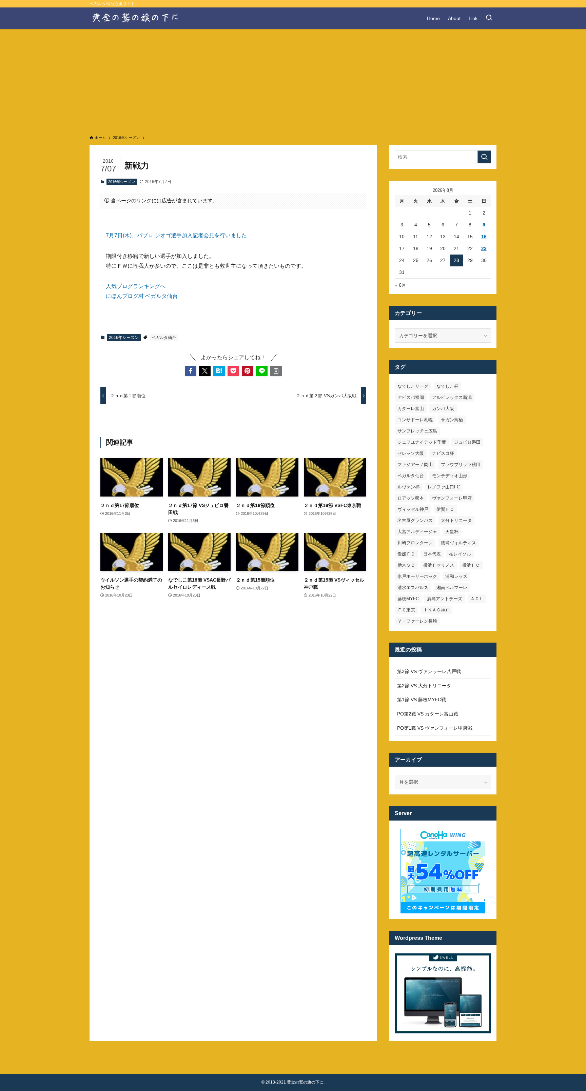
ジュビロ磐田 (467, 442)
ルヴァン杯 (408, 486)
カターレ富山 (410, 408)
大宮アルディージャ (417, 531)
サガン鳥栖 (452, 419)
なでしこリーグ (412, 386)
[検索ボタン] (489, 18)
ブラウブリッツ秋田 (461, 464)
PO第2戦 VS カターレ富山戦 (427, 713)
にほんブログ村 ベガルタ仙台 (142, 296)
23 (484, 248)
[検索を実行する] (484, 156)
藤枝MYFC (408, 598)
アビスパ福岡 (410, 397)
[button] (190, 371)
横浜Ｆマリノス (438, 565)
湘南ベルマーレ (451, 587)
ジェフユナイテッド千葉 (421, 442)
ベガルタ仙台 (164, 337)
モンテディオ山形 (449, 475)
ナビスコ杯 (443, 453)
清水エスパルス (412, 587)
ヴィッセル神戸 (412, 509)
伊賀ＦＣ (445, 509)
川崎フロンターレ (415, 542)
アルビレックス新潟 (452, 397)
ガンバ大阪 (443, 408)
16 (484, 236)
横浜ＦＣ (471, 565)
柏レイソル (460, 554)
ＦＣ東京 (406, 609)
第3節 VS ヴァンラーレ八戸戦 (429, 671)
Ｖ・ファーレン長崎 (417, 621)
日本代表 (432, 554)
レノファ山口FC (444, 486)
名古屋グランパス (415, 520)
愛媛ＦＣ (406, 554)
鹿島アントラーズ (444, 598)
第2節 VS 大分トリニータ (424, 685)
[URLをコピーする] (276, 371)
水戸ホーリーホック (417, 576)
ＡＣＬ (477, 598)
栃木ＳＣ (406, 565)
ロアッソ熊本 (410, 498)
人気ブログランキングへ (135, 286)
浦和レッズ (456, 576)
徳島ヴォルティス (458, 542)
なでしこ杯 (447, 386)
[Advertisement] (293, 80)
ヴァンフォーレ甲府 (452, 498)
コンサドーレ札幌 (415, 419)
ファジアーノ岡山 (415, 464)
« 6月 (400, 285)
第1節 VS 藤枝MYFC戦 (421, 699)
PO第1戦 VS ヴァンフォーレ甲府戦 (434, 728)
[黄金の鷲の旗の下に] (136, 18)
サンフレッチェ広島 (417, 430)
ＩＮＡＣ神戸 (436, 609)
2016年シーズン (121, 182)
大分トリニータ (456, 520)
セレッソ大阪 (410, 453)
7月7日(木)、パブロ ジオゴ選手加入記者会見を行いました (176, 235)
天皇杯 (451, 531)
